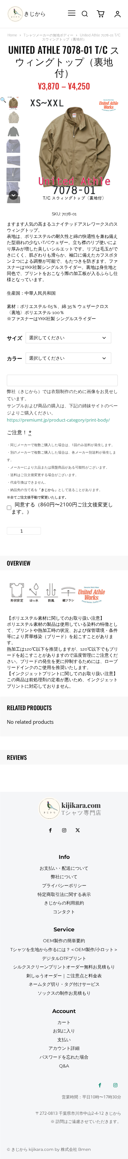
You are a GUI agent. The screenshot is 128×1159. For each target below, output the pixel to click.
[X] (78, 830)
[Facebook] (50, 830)
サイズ (14, 337)
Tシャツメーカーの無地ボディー (48, 35)
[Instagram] (64, 830)
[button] (84, 13)
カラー (14, 358)
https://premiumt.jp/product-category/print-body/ (58, 420)
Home (12, 35)
